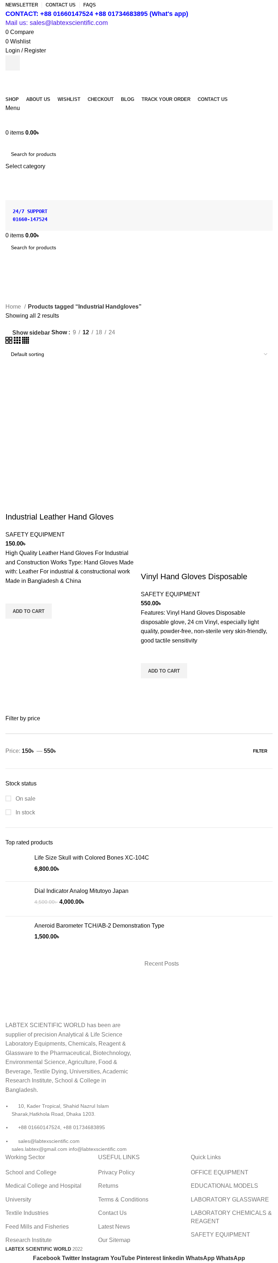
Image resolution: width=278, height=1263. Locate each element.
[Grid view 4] (25, 342)
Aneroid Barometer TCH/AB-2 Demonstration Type (99, 926)
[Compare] (14, 502)
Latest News (114, 1227)
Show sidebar (31, 333)
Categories (22, 297)
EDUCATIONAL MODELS (224, 1186)
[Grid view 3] (18, 342)
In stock (24, 812)
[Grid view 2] (9, 342)
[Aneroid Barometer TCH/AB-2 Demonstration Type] (17, 933)
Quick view (14, 628)
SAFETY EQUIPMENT (35, 534)
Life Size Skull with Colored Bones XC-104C (91, 858)
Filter (260, 751)
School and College (30, 1172)
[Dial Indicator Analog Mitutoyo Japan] (17, 899)
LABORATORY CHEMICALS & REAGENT (231, 1217)
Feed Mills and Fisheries (37, 1227)
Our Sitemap (114, 1240)
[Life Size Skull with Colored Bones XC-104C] (17, 865)
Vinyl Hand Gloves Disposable (194, 576)
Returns (108, 1186)
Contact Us (112, 1213)
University (18, 1199)
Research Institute (28, 1240)
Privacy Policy (116, 1172)
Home (13, 307)
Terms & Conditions (123, 1199)
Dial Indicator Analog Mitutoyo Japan (81, 891)
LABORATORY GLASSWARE (230, 1199)
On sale (24, 799)
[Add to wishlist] (14, 594)
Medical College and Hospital (43, 1186)
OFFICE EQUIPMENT (219, 1172)
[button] (28, 611)
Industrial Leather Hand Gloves (59, 516)
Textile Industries (27, 1213)
